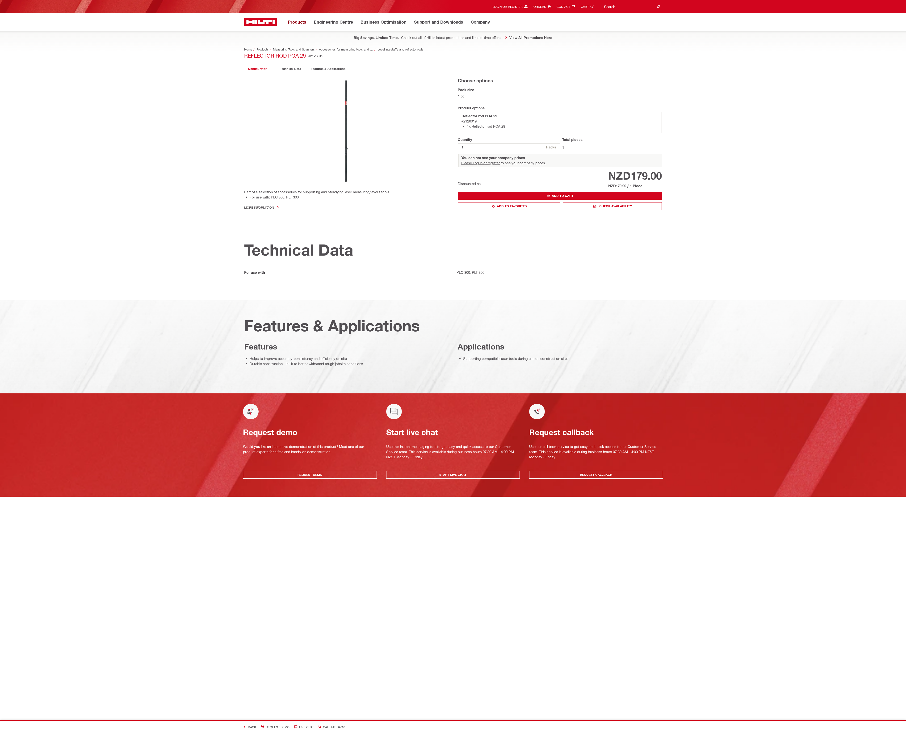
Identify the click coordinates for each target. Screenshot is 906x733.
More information (259, 207)
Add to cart (562, 196)
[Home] (260, 22)
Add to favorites (512, 206)
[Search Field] (658, 6)
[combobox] (631, 6)
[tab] (257, 68)
